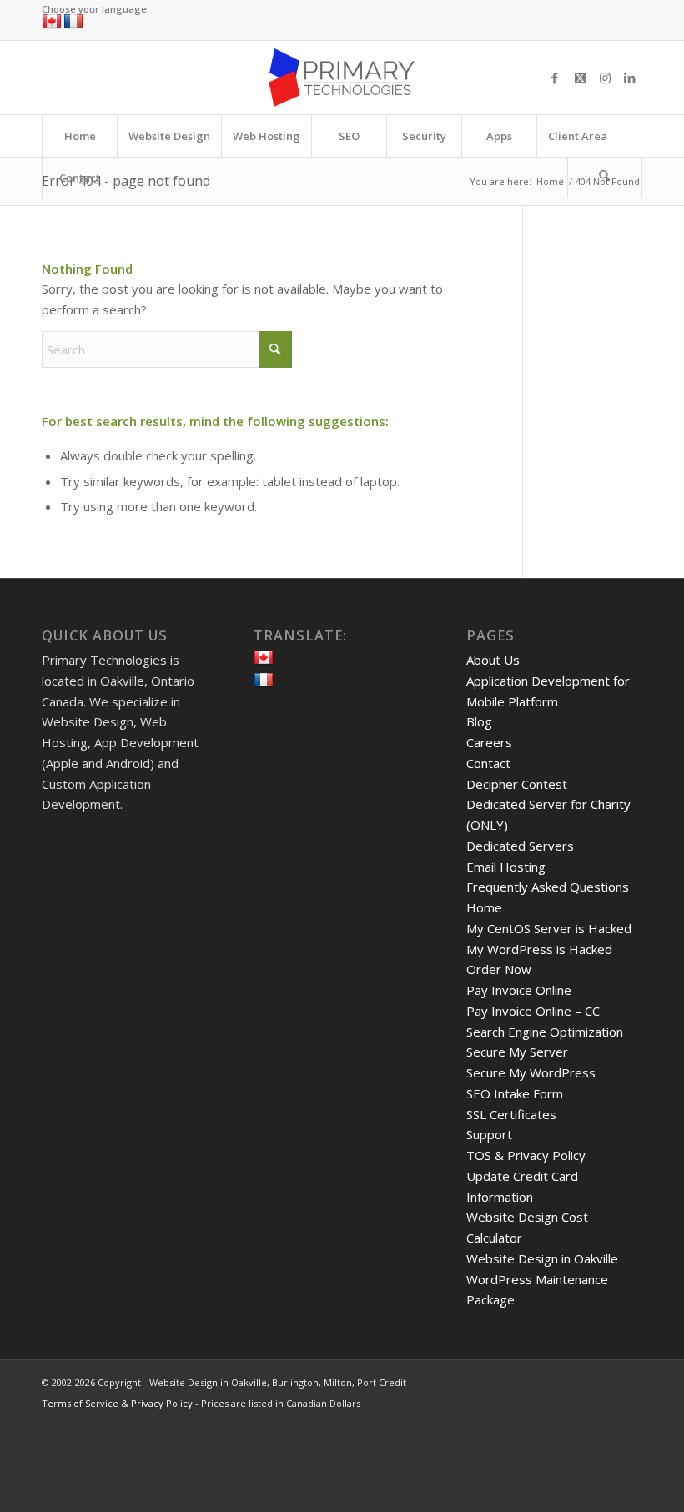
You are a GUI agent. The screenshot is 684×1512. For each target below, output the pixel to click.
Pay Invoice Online (518, 990)
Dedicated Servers (520, 845)
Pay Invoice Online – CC (533, 1010)
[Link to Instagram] (604, 77)
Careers (489, 742)
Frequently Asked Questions (547, 886)
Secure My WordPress (531, 1072)
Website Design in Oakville (542, 1258)
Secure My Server (517, 1051)
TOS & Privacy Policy (526, 1155)
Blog (479, 721)
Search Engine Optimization (544, 1031)
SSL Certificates (511, 1114)
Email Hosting (506, 866)
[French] (73, 21)
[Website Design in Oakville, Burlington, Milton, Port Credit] (341, 77)
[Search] (604, 177)
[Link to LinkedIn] (629, 77)
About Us (493, 659)
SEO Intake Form (514, 1093)
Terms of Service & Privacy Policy (117, 1403)
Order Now (498, 969)
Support (489, 1134)
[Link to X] (579, 77)
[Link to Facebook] (554, 77)
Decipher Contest (516, 784)
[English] (52, 21)
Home (484, 907)
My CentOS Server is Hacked (548, 928)
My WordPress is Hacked (539, 949)
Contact (488, 763)
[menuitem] (79, 136)
